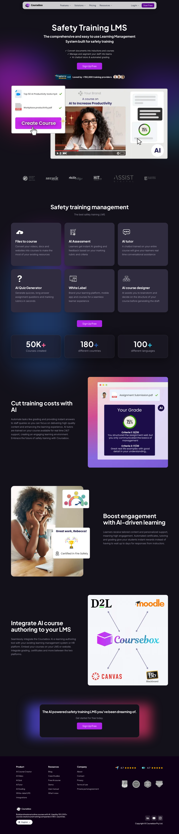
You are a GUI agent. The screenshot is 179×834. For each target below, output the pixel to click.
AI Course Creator (24, 771)
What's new (53, 793)
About (79, 771)
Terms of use (82, 784)
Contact (80, 776)
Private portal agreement (88, 789)
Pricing (92, 5)
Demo (51, 784)
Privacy (80, 780)
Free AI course (54, 780)
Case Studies (54, 776)
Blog (50, 771)
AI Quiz (19, 780)
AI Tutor (19, 784)
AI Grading (20, 789)
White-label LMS (23, 793)
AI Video (19, 776)
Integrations (21, 797)
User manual (53, 789)
